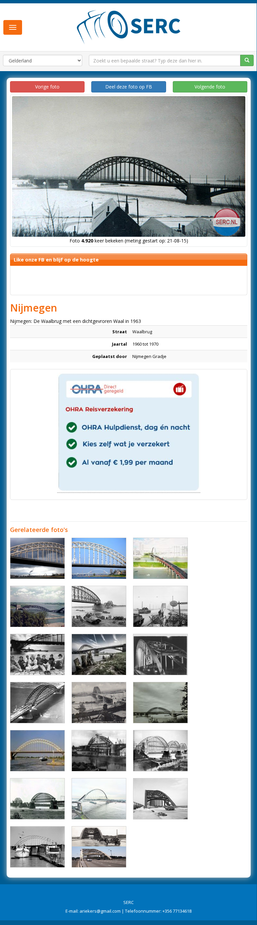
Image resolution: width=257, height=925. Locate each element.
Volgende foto (210, 86)
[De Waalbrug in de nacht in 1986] (160, 654)
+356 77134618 (176, 911)
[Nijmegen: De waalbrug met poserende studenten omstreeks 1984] (37, 654)
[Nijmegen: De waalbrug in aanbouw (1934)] (99, 750)
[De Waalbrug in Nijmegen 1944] (160, 798)
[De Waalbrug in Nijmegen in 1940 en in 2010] (99, 847)
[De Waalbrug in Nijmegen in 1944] (160, 606)
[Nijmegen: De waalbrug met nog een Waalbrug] (99, 558)
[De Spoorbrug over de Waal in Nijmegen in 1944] (99, 606)
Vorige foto (47, 86)
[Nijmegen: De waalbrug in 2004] (99, 654)
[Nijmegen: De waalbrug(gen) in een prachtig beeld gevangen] (37, 558)
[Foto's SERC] (129, 26)
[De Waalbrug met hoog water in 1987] (37, 847)
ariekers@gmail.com (100, 911)
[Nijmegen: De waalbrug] (99, 798)
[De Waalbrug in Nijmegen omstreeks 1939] (99, 702)
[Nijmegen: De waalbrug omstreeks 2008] (37, 750)
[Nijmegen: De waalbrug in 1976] (160, 702)
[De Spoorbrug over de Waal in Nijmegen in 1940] (160, 750)
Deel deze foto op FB (128, 86)
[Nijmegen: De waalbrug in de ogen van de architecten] (160, 558)
